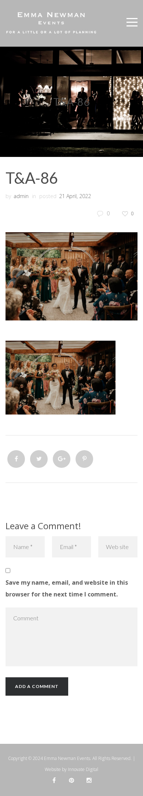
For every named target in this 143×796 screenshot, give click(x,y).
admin (21, 196)
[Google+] (61, 459)
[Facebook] (16, 459)
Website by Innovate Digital (71, 769)
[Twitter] (39, 459)
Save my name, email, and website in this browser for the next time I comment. (67, 588)
